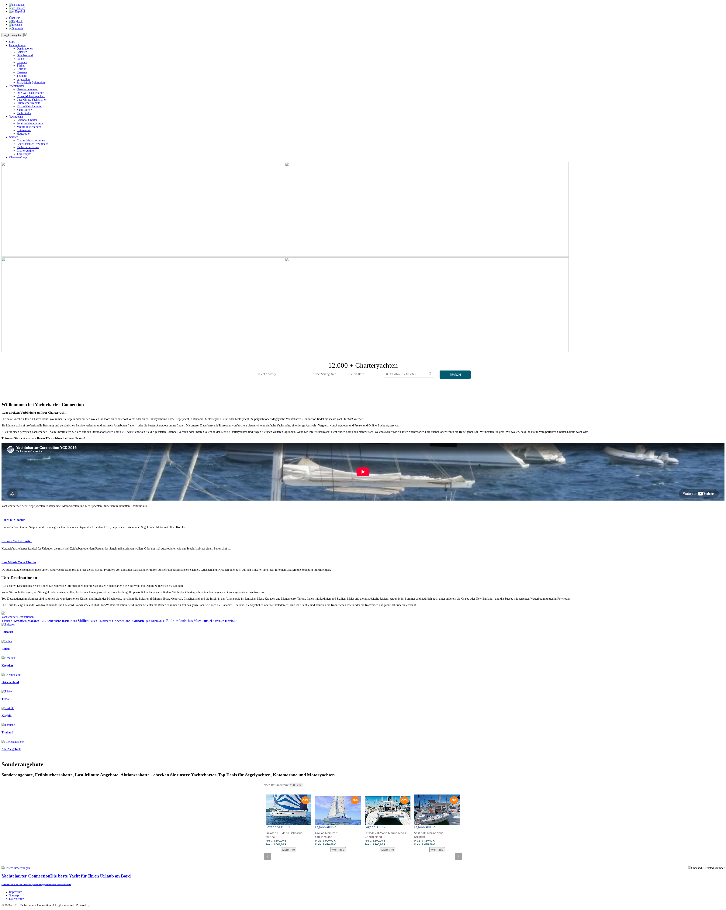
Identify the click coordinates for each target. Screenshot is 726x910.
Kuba (73, 620)
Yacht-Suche (24, 109)
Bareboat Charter (27, 120)
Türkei (21, 65)
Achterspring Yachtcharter (105, 905)
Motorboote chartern (29, 126)
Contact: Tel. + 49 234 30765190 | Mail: (20, 884)
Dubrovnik (157, 620)
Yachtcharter (16, 86)
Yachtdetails (16, 116)
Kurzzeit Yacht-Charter (17, 541)
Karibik (21, 69)
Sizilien (83, 621)
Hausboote (23, 133)
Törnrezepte (24, 154)
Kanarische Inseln (58, 620)
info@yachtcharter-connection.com (55, 884)
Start (12, 41)
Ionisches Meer (190, 621)
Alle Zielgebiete (11, 749)
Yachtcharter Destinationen (18, 617)
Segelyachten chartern (30, 123)
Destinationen (17, 45)
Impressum (15, 892)
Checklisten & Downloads (32, 143)
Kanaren (22, 72)
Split (147, 620)
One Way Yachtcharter (30, 92)
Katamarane (24, 130)
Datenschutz (16, 898)
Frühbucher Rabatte (28, 103)
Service (13, 137)
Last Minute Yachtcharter (32, 99)
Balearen (22, 51)
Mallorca (33, 620)
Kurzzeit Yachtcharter (29, 106)
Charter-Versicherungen (31, 140)
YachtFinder (24, 113)
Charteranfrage (18, 157)
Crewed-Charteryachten (31, 96)
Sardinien (218, 620)
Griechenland (25, 55)
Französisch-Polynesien (31, 82)
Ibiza (43, 621)
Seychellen (23, 79)
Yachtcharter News (28, 147)
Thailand (22, 75)
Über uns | (15, 17)
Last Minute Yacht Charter (19, 562)
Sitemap (14, 895)
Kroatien (22, 62)
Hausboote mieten (27, 89)
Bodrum (172, 621)
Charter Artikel (25, 150)
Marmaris (105, 620)
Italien (20, 58)
